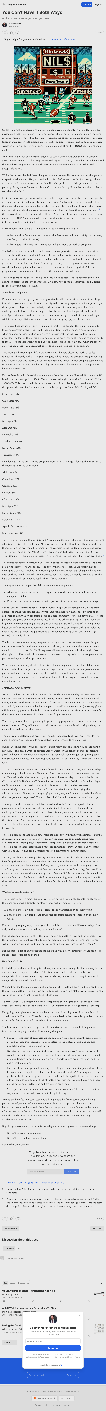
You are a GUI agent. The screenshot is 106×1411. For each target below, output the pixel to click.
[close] (79, 1316)
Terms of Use (66, 1354)
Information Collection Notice (52, 1357)
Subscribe (53, 1347)
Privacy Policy (73, 1357)
